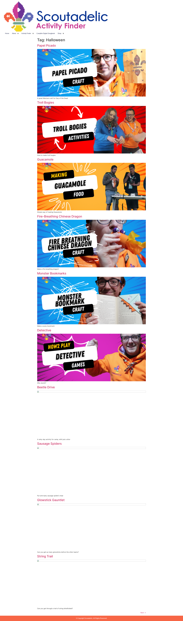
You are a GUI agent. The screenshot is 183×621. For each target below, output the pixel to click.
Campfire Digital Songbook (46, 33)
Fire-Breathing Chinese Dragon (59, 216)
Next (143, 613)
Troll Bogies (45, 102)
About (14, 33)
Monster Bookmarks (51, 273)
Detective (44, 330)
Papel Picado (46, 45)
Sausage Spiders (49, 443)
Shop (59, 33)
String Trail (45, 556)
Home (7, 33)
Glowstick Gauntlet (51, 500)
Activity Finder (26, 33)
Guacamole (45, 159)
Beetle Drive (46, 387)
